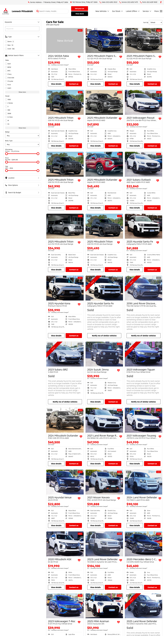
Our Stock (116, 11)
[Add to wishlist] (79, 57)
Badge (7, 132)
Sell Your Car (79, 8)
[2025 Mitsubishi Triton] (65, 102)
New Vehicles (101, 11)
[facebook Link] (160, 2)
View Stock (80, 14)
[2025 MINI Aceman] (104, 605)
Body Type (8, 141)
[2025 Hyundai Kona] (65, 288)
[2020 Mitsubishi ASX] (65, 543)
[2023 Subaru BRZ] (65, 354)
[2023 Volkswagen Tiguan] (143, 354)
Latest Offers (131, 11)
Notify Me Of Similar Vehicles (104, 336)
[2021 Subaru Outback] (143, 164)
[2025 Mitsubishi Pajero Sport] (104, 40)
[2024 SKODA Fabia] (65, 40)
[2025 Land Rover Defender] (143, 605)
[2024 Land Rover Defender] (143, 482)
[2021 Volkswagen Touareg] (143, 420)
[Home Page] (6, 11)
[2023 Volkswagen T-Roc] (65, 605)
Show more (22, 92)
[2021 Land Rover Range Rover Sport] (104, 420)
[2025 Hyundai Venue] (65, 482)
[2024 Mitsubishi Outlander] (65, 420)
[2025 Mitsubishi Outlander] (104, 102)
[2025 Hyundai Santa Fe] (143, 226)
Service (146, 11)
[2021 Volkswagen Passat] (143, 102)
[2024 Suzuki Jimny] (104, 354)
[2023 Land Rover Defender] (104, 543)
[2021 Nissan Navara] (104, 482)
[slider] (6, 153)
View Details (56, 84)
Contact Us (73, 84)
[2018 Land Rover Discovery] (143, 288)
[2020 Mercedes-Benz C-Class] (143, 543)
